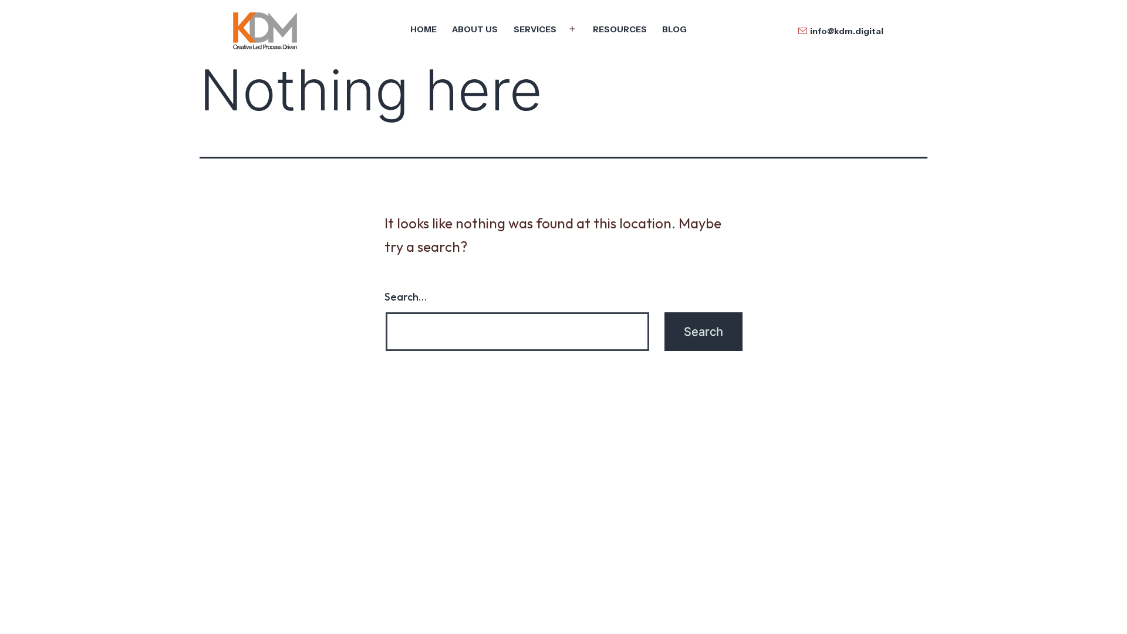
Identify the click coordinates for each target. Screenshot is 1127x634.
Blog (674, 29)
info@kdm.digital (846, 31)
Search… (405, 296)
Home (423, 29)
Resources (620, 29)
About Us (475, 29)
